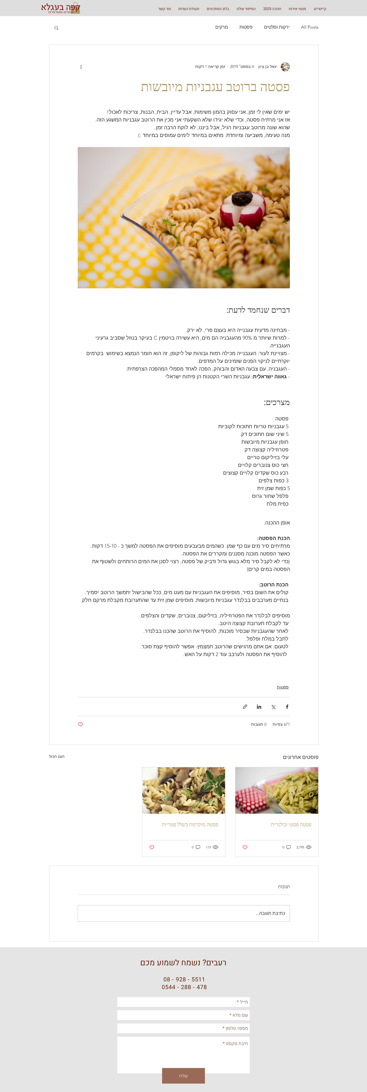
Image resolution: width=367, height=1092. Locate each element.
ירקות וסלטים (277, 27)
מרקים (221, 27)
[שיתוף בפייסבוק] (287, 706)
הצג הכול (57, 756)
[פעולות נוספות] (81, 66)
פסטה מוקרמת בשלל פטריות (190, 824)
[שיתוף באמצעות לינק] (245, 706)
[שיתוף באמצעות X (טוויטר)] (273, 706)
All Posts (310, 27)
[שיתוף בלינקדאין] (259, 706)
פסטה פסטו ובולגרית (291, 824)
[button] (56, 27)
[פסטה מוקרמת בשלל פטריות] (183, 790)
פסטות (246, 27)
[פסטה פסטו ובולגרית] (276, 790)
